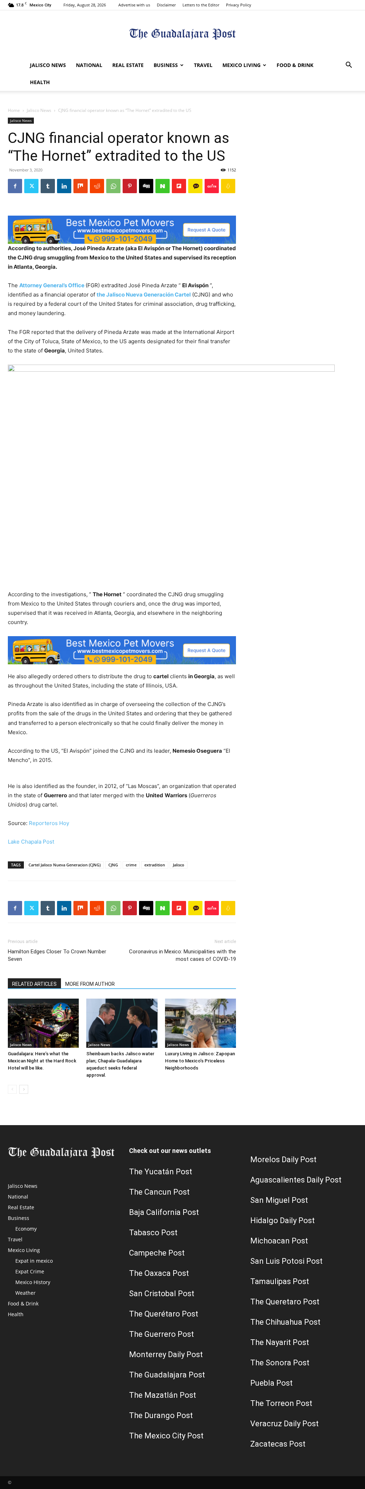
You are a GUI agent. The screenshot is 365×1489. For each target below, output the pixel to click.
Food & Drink (295, 65)
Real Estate (128, 65)
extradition (154, 864)
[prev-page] (12, 1089)
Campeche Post (157, 1252)
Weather (25, 1292)
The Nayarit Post (279, 1342)
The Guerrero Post (161, 1334)
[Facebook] (15, 186)
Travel (203, 65)
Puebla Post (271, 1383)
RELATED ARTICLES (34, 984)
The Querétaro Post (163, 1313)
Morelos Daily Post (283, 1159)
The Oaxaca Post (159, 1273)
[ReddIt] (97, 186)
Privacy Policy (238, 4)
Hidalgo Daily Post (282, 1220)
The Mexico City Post (166, 1435)
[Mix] (80, 186)
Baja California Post (164, 1212)
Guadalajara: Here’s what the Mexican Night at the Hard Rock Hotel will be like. (42, 1061)
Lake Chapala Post (31, 841)
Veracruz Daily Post (284, 1423)
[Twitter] (31, 186)
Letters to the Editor (200, 4)
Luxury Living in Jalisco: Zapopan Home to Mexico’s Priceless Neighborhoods (200, 1061)
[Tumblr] (48, 186)
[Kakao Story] (195, 186)
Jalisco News (48, 65)
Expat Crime (29, 1271)
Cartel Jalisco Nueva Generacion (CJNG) (65, 864)
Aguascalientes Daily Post (295, 1179)
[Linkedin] (64, 186)
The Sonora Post (279, 1362)
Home (14, 110)
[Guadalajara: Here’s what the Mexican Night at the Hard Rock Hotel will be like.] (43, 1023)
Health (40, 82)
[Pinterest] (130, 186)
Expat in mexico (34, 1260)
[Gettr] (212, 186)
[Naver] (162, 186)
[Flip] (179, 186)
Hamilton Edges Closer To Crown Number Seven (57, 955)
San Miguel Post (279, 1200)
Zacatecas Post (277, 1443)
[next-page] (23, 1089)
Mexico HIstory (32, 1282)
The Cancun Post (159, 1191)
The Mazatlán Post (162, 1395)
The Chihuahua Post (285, 1322)
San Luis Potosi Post (286, 1261)
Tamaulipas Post (279, 1281)
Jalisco (178, 864)
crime (131, 864)
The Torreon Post (281, 1403)
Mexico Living (241, 65)
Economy (26, 1228)
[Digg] (146, 186)
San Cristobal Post (161, 1293)
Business (166, 65)
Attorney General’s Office (51, 285)
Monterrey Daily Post (166, 1354)
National (89, 65)
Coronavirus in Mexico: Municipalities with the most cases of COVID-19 (182, 955)
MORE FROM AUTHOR (90, 984)
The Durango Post (161, 1415)
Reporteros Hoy (49, 823)
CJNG (113, 864)
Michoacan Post (279, 1240)
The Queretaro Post (284, 1301)
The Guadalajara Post (167, 1374)
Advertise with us (134, 4)
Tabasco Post (153, 1232)
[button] (348, 65)
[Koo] (228, 186)
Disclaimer (166, 4)
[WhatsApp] (113, 186)
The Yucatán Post (160, 1171)
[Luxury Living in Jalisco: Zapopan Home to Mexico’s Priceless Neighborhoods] (200, 1023)
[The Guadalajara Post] (182, 34)
